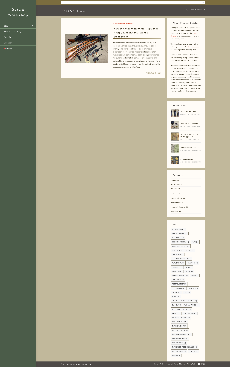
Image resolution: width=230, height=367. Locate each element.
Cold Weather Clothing (183, 250)
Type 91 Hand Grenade (189, 123)
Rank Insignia (178, 288)
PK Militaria (178, 280)
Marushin (177, 271)
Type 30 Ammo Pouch (181, 334)
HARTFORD (193, 263)
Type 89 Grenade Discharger (184, 347)
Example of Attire (177, 198)
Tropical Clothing (181, 318)
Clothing (173, 180)
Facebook (195, 47)
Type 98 (176, 355)
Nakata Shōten (179, 276)
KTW (188, 267)
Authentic (178, 238)
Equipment (174, 194)
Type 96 (193, 351)
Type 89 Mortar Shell (188, 112)
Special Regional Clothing (184, 301)
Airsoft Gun (201, 10)
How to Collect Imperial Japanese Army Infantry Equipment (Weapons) (136, 32)
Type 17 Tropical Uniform (189, 147)
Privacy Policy (191, 364)
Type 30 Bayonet (179, 339)
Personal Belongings (178, 207)
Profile (162, 364)
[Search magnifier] (203, 2)
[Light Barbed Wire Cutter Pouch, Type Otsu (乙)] (175, 136)
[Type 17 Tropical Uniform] (175, 148)
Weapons (129, 23)
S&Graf (176, 292)
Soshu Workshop (84, 364)
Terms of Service (179, 364)
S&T (187, 292)
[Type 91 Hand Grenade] (175, 125)
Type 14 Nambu (179, 326)
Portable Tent (179, 284)
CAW (195, 242)
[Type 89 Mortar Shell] (175, 113)
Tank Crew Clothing (181, 309)
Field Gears (175, 184)
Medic (189, 271)
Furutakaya (178, 263)
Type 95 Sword (179, 351)
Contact (169, 364)
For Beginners (119, 23)
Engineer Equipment (181, 259)
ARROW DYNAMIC (179, 233)
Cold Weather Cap (180, 246)
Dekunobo (177, 255)
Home (156, 364)
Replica (193, 288)
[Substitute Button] (175, 160)
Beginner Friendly (180, 242)
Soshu (175, 297)
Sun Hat (176, 305)
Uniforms (174, 188)
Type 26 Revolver (179, 330)
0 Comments (195, 114)
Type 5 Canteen (179, 322)
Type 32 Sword (179, 343)
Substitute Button (186, 159)
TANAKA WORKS (191, 305)
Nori (194, 276)
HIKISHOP (177, 267)
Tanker (176, 313)
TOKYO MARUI (190, 313)
